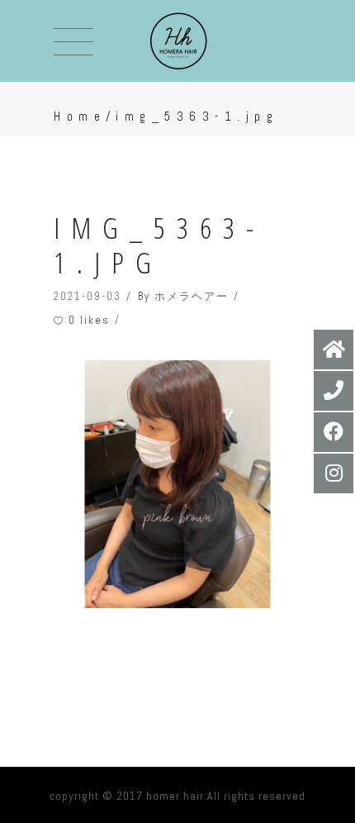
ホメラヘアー (191, 296)
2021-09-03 (87, 296)
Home (80, 116)
